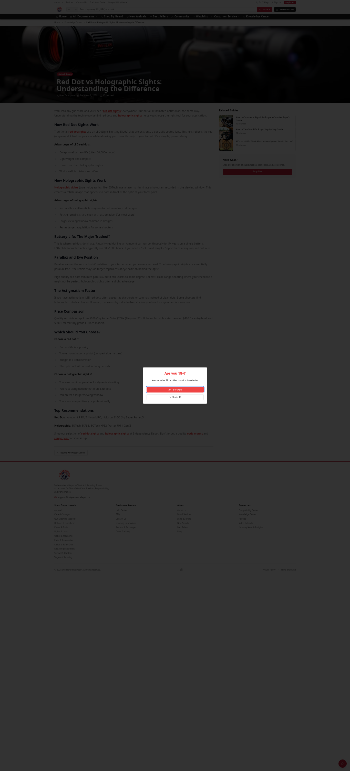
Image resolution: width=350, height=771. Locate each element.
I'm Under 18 (175, 397)
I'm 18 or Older (175, 389)
